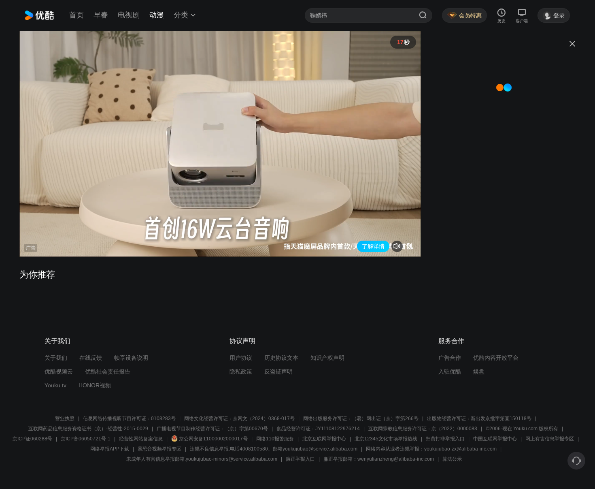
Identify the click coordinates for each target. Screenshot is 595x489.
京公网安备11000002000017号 (213, 439)
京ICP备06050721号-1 (85, 439)
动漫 (156, 15)
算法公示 (452, 459)
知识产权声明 (327, 357)
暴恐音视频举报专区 (159, 449)
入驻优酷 (449, 371)
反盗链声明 (278, 371)
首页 (76, 15)
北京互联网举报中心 (324, 439)
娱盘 (478, 371)
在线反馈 (90, 357)
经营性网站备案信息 (141, 439)
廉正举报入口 (300, 459)
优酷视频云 (59, 371)
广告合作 (449, 357)
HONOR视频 (95, 385)
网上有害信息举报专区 (549, 439)
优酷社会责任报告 (107, 371)
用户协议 (241, 357)
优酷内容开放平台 (495, 357)
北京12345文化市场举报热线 (386, 439)
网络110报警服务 (275, 439)
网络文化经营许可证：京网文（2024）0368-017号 (239, 418)
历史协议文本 (281, 357)
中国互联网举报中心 (495, 439)
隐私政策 (241, 371)
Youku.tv (55, 385)
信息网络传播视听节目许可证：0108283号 (129, 418)
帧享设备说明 (131, 357)
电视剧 (129, 15)
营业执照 (64, 418)
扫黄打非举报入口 (445, 439)
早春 (101, 15)
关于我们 (56, 357)
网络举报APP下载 (109, 449)
